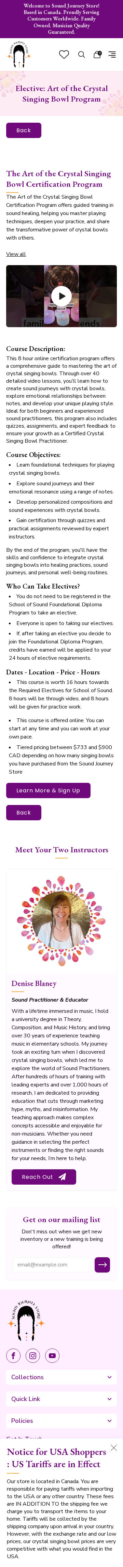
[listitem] (61, 19)
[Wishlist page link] (64, 54)
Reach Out (37, 1177)
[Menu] (112, 54)
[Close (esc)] (114, 1448)
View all (16, 254)
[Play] (61, 296)
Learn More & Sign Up (48, 790)
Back (23, 130)
